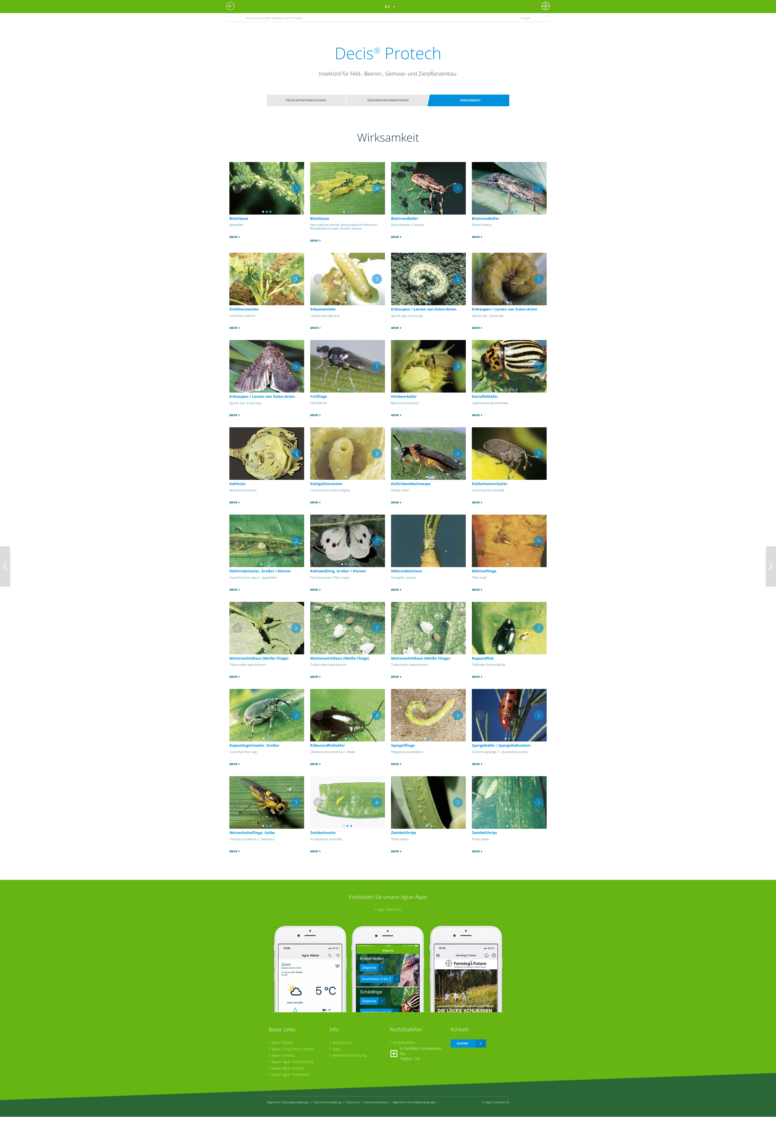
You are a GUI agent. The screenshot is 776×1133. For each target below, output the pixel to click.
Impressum (352, 1102)
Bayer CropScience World (293, 1049)
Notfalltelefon (404, 1042)
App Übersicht (389, 909)
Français (525, 18)
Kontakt (462, 1043)
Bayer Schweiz (283, 1055)
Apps (336, 1049)
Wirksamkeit (470, 100)
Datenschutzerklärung (327, 1102)
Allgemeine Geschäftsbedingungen (414, 1102)
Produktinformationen (306, 100)
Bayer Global (282, 1042)
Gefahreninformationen (388, 100)
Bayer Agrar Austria (288, 1068)
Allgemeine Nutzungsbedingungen (288, 1102)
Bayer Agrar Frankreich (291, 1074)
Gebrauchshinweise (376, 1102)
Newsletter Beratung (349, 1055)
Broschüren (342, 1042)
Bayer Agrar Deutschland (292, 1061)
